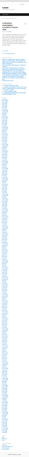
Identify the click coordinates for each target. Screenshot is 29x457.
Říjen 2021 (4, 181)
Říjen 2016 (4, 263)
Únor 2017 (4, 258)
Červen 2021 (4, 185)
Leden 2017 (4, 259)
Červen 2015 (4, 286)
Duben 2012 (4, 340)
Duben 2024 (4, 138)
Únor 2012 (4, 343)
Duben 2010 (4, 372)
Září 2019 (4, 214)
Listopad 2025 (5, 112)
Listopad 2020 (5, 195)
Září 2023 (4, 148)
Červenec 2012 (5, 336)
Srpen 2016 (4, 266)
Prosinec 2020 (5, 194)
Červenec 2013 (5, 319)
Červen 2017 (4, 252)
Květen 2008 (4, 405)
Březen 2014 (4, 307)
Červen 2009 (4, 387)
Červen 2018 (4, 235)
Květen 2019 (4, 219)
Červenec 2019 (5, 216)
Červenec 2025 (5, 117)
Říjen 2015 (4, 280)
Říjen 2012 (4, 331)
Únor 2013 (4, 326)
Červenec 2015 (5, 284)
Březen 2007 (4, 425)
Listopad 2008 (5, 397)
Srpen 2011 (4, 351)
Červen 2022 (4, 170)
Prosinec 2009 (5, 378)
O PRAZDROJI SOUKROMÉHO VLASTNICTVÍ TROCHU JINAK (10, 26)
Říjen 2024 (4, 130)
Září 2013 (4, 316)
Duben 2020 (4, 204)
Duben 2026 (4, 104)
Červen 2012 (4, 337)
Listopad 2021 (5, 180)
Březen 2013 (4, 324)
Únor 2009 (4, 392)
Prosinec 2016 (5, 260)
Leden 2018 (4, 242)
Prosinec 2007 (5, 412)
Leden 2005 (4, 432)
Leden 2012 (4, 344)
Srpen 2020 (4, 198)
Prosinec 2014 (5, 294)
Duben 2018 (4, 238)
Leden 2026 (4, 109)
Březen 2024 (4, 140)
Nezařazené (4, 438)
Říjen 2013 (4, 314)
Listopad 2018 (5, 228)
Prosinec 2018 (5, 226)
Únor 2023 (4, 158)
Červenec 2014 (5, 302)
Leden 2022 (4, 177)
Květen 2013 (4, 321)
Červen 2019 (4, 218)
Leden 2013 (4, 327)
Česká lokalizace (5, 449)
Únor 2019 (4, 224)
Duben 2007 (4, 423)
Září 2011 (4, 350)
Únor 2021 (4, 191)
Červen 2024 (4, 136)
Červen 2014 (4, 303)
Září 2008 (4, 399)
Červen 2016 (4, 269)
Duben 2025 (4, 121)
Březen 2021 (4, 190)
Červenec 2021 (5, 184)
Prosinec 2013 (5, 311)
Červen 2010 (4, 370)
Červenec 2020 (5, 199)
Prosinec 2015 (5, 277)
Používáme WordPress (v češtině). (14, 454)
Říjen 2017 (4, 246)
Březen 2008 (4, 408)
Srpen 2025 (4, 116)
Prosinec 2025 (5, 110)
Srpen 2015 (4, 283)
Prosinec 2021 (5, 178)
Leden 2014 (4, 310)
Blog (3, 437)
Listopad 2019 (5, 211)
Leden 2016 (4, 276)
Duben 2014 (4, 306)
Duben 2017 (4, 255)
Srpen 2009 (4, 384)
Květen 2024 (4, 137)
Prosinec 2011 (5, 345)
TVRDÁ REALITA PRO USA (7, 80)
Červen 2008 (4, 404)
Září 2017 (4, 248)
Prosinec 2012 (5, 328)
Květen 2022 (4, 171)
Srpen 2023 (4, 150)
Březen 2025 (4, 123)
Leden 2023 (4, 160)
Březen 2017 (4, 256)
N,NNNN (5, 8)
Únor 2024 (4, 141)
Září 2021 (4, 182)
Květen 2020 (4, 202)
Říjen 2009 (4, 381)
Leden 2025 (4, 126)
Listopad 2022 (5, 163)
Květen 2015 (4, 287)
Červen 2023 (4, 153)
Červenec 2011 (5, 353)
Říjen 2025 (4, 113)
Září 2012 (4, 333)
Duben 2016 (4, 272)
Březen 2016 (4, 273)
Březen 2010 (4, 374)
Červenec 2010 (5, 368)
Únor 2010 (4, 375)
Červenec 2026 (5, 100)
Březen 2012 (4, 341)
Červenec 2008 (5, 402)
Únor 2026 (4, 107)
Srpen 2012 (4, 334)
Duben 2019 (4, 221)
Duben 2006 (4, 431)
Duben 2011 (4, 357)
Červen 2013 (4, 320)
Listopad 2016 (5, 262)
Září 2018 (4, 231)
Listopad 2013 (5, 313)
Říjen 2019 (4, 212)
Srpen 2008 (4, 401)
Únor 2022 (4, 175)
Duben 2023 (4, 155)
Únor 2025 (4, 124)
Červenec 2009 (5, 385)
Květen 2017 (4, 253)
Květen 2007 (4, 422)
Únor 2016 (4, 275)
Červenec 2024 (5, 134)
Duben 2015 (4, 289)
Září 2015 (4, 282)
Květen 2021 (4, 187)
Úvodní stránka (5, 14)
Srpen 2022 (4, 167)
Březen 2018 (4, 239)
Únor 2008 (4, 409)
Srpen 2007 (4, 418)
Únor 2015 (4, 292)
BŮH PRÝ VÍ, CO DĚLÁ (9, 90)
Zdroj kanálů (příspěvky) (7, 446)
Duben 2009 (4, 389)
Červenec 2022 (5, 168)
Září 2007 (4, 416)
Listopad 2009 (5, 379)
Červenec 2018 (5, 233)
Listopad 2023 (5, 146)
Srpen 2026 (4, 99)
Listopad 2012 (5, 330)
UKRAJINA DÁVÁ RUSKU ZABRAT (11, 85)
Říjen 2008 (4, 398)
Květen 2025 (4, 120)
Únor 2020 (4, 206)
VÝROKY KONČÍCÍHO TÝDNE (10, 91)
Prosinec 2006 (5, 428)
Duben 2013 (4, 323)
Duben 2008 (4, 406)
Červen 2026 (4, 102)
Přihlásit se (4, 445)
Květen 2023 (4, 154)
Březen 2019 (4, 222)
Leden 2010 (4, 377)
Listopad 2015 (5, 279)
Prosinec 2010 (5, 362)
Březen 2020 (4, 205)
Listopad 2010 (5, 364)
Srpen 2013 (4, 317)
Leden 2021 (4, 192)
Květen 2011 (4, 355)
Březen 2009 (4, 391)
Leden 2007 (4, 426)
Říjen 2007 (4, 415)
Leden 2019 (4, 225)
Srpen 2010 (4, 367)
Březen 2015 (4, 290)
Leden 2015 (4, 293)
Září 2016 (4, 265)
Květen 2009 (4, 388)
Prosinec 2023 (5, 144)
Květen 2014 (4, 304)
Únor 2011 (4, 360)
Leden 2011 (4, 361)
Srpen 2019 (4, 215)
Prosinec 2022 (5, 161)
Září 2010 (4, 365)
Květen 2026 (4, 103)
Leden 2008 (4, 411)
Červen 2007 (4, 421)
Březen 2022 (4, 174)
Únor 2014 (4, 309)
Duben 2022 (4, 172)
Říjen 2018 (4, 229)
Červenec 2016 (5, 268)
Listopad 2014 (5, 296)
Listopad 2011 (5, 347)
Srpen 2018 (4, 232)
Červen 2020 (4, 201)
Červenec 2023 (5, 151)
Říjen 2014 (4, 297)
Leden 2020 (4, 208)
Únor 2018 (4, 241)
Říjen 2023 (4, 147)
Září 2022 (4, 165)
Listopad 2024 (5, 128)
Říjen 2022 (4, 164)
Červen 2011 (4, 354)
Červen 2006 (4, 429)
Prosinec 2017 (5, 243)
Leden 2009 (4, 394)
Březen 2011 (4, 358)
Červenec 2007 (5, 419)
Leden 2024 (4, 143)
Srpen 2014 (4, 300)
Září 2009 (4, 382)
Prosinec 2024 (5, 127)
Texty (6, 53)
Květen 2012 (4, 338)
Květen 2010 (4, 371)
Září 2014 (4, 299)
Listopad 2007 (5, 414)
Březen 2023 (4, 157)
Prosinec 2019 (5, 209)
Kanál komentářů (5, 448)
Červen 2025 (4, 119)
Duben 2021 (4, 188)
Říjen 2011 (4, 348)
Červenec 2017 (5, 250)
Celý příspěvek (5, 50)
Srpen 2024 (4, 133)
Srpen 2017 (4, 249)
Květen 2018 (4, 236)
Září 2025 (4, 114)
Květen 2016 (4, 270)
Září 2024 (4, 131)
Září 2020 (4, 197)
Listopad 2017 (5, 245)
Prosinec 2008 (5, 395)
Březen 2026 (4, 106)
